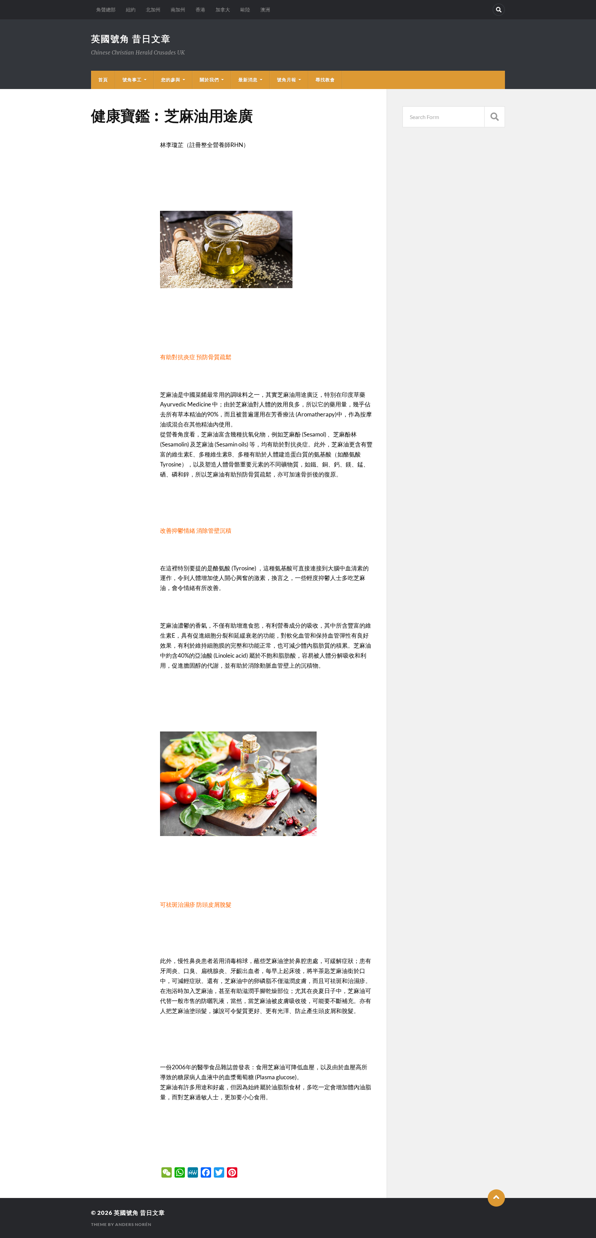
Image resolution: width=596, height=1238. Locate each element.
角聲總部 (106, 9)
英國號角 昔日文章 (131, 38)
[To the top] (496, 1198)
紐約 (131, 9)
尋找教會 (325, 79)
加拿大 (223, 9)
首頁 (103, 79)
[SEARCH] (494, 116)
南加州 (178, 9)
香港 (200, 9)
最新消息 (248, 79)
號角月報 (286, 79)
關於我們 (209, 79)
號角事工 (132, 79)
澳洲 (265, 9)
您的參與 (170, 79)
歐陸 (245, 9)
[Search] (499, 9)
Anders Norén (133, 1224)
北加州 (153, 9)
